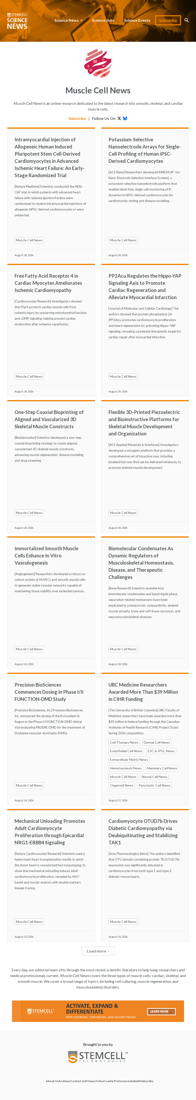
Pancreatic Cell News (154, 785)
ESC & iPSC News (161, 751)
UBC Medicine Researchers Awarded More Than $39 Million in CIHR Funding (143, 692)
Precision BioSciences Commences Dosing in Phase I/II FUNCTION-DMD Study (49, 692)
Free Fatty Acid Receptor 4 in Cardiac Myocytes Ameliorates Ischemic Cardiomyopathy (48, 283)
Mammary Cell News (162, 768)
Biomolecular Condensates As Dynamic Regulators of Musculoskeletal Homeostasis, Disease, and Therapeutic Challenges (141, 562)
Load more (96, 951)
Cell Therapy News (124, 742)
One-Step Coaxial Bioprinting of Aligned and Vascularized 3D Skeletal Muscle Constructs (49, 419)
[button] (186, 20)
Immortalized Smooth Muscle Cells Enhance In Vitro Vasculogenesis (46, 555)
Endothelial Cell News (126, 751)
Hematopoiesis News (126, 768)
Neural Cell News (154, 777)
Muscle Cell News (29, 240)
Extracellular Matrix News (129, 759)
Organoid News (121, 785)
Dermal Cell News (157, 742)
